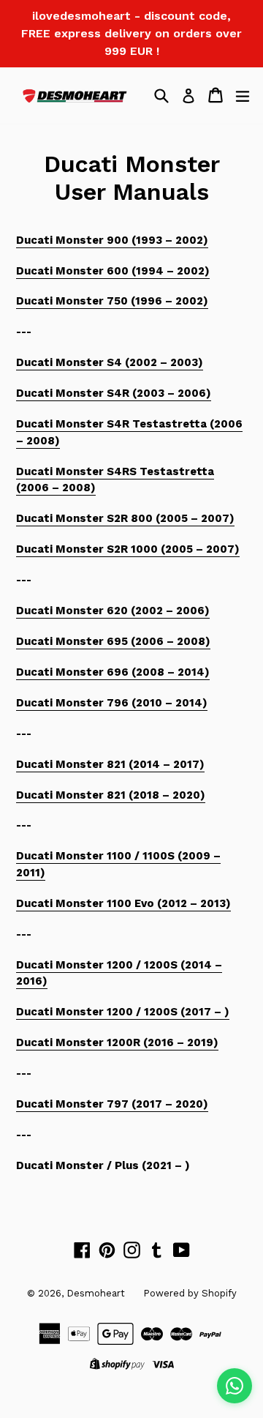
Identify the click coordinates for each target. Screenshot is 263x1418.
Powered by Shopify (190, 1293)
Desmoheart (95, 1293)
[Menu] (242, 95)
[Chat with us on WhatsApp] (234, 1385)
